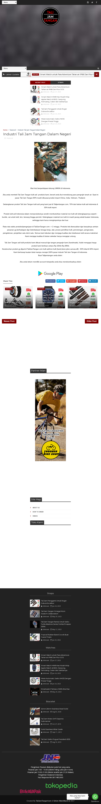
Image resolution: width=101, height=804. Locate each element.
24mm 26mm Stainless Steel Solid (54, 709)
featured (26, 74)
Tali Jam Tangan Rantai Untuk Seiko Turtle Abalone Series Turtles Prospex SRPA (56, 624)
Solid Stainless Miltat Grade (52, 729)
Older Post (92, 321)
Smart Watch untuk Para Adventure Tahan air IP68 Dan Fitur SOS (59, 74)
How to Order (38, 512)
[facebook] (96, 2)
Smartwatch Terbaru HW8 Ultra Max (55, 689)
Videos (35, 516)
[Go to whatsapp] (95, 797)
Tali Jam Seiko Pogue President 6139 (55, 739)
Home (5, 130)
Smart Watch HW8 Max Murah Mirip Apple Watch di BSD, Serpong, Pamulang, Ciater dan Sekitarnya (55, 99)
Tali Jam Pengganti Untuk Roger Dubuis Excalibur (81, 301)
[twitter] (92, 2)
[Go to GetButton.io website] (95, 801)
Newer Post (9, 321)
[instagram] (88, 2)
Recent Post (40, 82)
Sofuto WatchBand (60, 801)
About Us (36, 508)
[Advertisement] (50, 47)
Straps (61, 82)
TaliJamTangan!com (43, 801)
